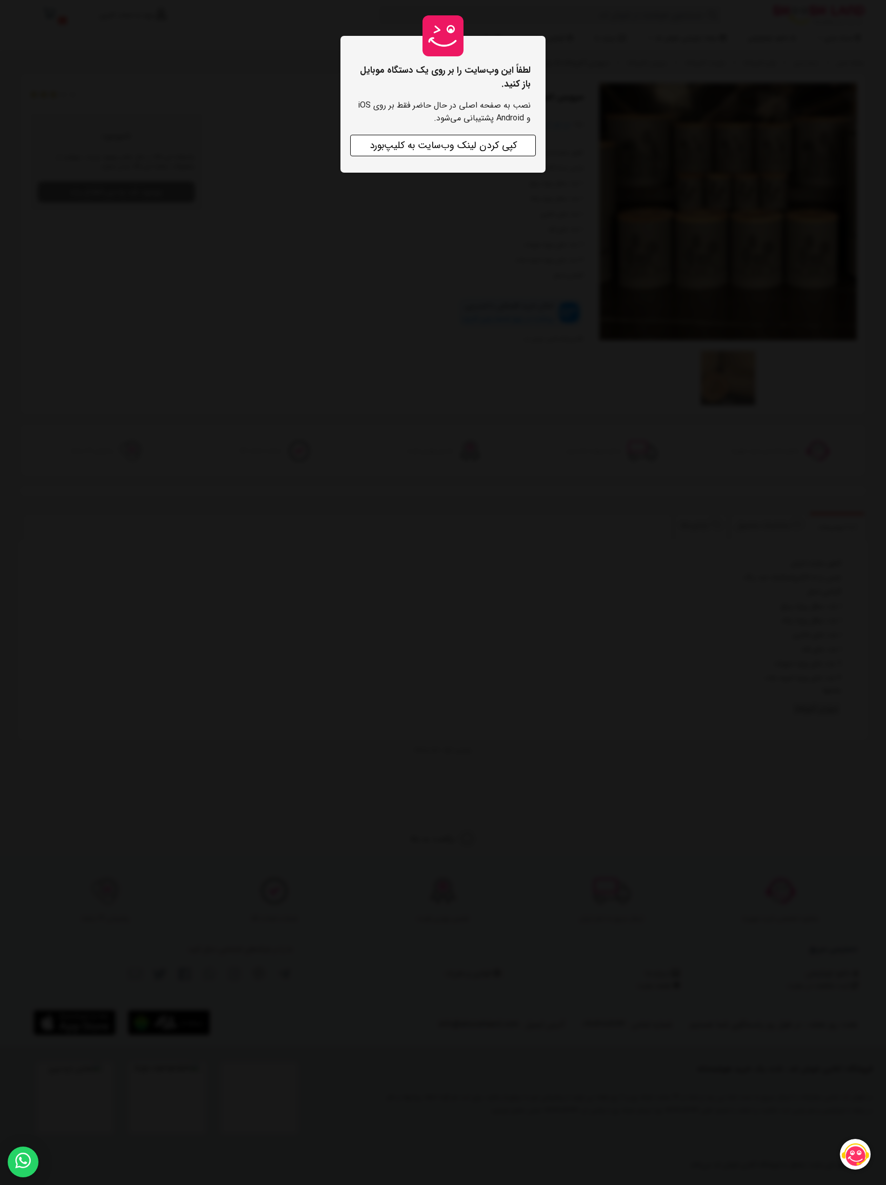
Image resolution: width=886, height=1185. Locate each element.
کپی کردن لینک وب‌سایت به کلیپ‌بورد (443, 145)
